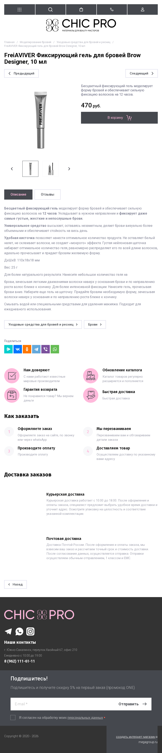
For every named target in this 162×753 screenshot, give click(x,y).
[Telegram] (36, 349)
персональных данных (85, 717)
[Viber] (45, 349)
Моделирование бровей (35, 42)
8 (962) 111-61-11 (19, 661)
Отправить (129, 704)
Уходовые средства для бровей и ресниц (83, 42)
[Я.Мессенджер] (8, 349)
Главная (9, 42)
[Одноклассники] (27, 349)
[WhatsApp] (55, 349)
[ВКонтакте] (18, 349)
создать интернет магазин (135, 737)
